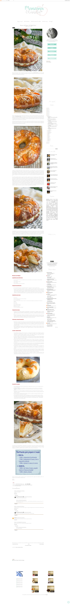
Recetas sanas (48, 216)
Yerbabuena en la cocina (50, 311)
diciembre (49, 116)
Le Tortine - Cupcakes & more (51, 315)
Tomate (51, 219)
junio (48, 135)
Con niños (52, 202)
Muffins (54, 208)
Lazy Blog (48, 294)
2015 (47, 114)
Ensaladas (53, 204)
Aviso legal (50, 21)
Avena (54, 199)
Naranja (57, 208)
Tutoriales (54, 219)
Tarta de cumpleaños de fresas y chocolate (53, 171)
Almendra (47, 199)
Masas (50, 207)
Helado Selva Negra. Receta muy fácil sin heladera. (54, 187)
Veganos (47, 220)
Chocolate (53, 201)
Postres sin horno (50, 212)
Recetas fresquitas (53, 214)
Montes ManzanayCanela (19, 512)
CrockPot (47, 203)
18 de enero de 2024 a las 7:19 (22, 527)
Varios (57, 219)
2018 (47, 111)
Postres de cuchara (54, 211)
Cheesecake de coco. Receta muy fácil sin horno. (53, 159)
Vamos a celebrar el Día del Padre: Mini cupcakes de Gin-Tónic (54, 167)
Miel (50, 208)
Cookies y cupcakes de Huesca (51, 320)
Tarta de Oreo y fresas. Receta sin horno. (53, 183)
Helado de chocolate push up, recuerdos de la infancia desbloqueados (51, 274)
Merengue (53, 207)
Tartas (56, 218)
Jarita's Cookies (49, 296)
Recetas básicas (49, 213)
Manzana (47, 207)
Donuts (47, 204)
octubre (49, 131)
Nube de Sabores (49, 319)
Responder (15, 509)
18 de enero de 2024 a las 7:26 (22, 500)
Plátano (53, 210)
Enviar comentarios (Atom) (19, 547)
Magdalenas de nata (49, 326)
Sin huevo (55, 217)
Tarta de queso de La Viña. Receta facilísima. (53, 155)
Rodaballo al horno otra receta (51, 310)
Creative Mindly (49, 284)
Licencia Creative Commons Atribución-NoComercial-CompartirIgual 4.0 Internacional (52, 264)
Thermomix (48, 219)
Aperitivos (51, 199)
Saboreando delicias (49, 313)
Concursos (56, 202)
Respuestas (16, 495)
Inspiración (48, 206)
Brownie (52, 200)
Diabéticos (56, 203)
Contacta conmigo (45, 21)
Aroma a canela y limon (50, 307)
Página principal (20, 21)
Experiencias (56, 204)
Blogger (47, 594)
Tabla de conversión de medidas (36, 21)
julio (48, 134)
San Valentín (48, 217)
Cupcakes (50, 203)
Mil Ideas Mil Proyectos (50, 289)
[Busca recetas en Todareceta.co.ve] (19, 586)
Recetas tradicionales (54, 216)
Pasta (47, 210)
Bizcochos (48, 200)
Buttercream (56, 200)
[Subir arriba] (68, 602)
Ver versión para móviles (28, 545)
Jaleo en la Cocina (49, 272)
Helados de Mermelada (50, 297)
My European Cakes (18, 116)
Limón (57, 206)
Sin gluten (51, 217)
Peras (48, 210)
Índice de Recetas (26, 21)
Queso (57, 212)
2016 (47, 113)
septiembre (49, 132)
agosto (49, 133)
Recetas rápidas (54, 215)
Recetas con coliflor (49, 276)
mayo (48, 136)
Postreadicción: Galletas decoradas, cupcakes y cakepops (51, 299)
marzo (49, 138)
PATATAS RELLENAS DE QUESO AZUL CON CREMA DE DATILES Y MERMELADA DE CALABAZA (51, 287)
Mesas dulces (48, 208)
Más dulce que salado (50, 292)
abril (48, 137)
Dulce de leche (50, 204)
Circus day (48, 275)
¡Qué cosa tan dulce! (49, 325)
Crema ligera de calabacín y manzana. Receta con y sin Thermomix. (53, 163)
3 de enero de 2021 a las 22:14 (20, 506)
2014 (47, 115)
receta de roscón (35, 72)
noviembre (49, 130)
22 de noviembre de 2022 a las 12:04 (21, 522)
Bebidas (57, 199)
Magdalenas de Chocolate (50, 279)
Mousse (52, 208)
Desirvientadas (49, 305)
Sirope (49, 218)
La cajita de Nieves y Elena (50, 309)
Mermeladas (56, 207)
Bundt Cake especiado (50, 301)
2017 (47, 112)
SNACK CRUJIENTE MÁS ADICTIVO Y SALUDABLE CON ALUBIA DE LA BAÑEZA (51, 291)
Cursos (53, 203)
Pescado (50, 210)
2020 (48, 109)
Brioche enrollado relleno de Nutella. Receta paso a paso (54, 175)
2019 (47, 110)
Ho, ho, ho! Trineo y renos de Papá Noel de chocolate (52, 123)
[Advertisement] (27, 551)
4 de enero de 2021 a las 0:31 (27, 512)
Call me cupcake (49, 277)
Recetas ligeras (48, 215)
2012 (47, 143)
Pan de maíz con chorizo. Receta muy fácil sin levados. (54, 179)
